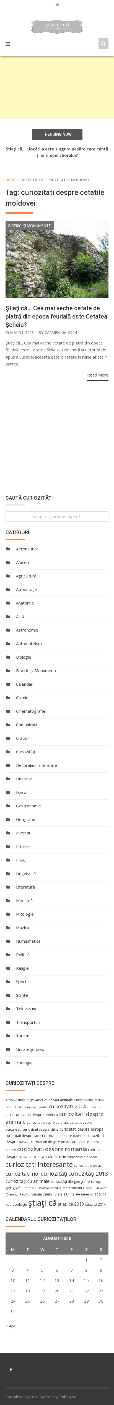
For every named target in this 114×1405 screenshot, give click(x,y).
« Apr (10, 1326)
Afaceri (22, 562)
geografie (14, 1187)
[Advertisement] (57, 87)
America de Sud (47, 1100)
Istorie (22, 846)
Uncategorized (30, 1049)
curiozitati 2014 (67, 1106)
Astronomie (27, 630)
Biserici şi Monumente (29, 226)
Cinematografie (30, 711)
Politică (23, 954)
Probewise (67, 1396)
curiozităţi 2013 (88, 1173)
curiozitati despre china (40, 1129)
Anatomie (25, 603)
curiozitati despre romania (52, 1149)
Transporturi (28, 1022)
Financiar (24, 778)
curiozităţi (54, 1173)
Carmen (52, 332)
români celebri (41, 1194)
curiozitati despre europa (81, 1129)
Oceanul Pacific (17, 1194)
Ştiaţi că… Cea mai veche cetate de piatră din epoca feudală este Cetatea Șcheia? (56, 316)
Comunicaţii (26, 724)
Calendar (24, 684)
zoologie (20, 1204)
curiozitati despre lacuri (24, 1135)
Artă (20, 616)
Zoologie (24, 1062)
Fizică (21, 792)
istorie (56, 1188)
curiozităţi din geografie (70, 1181)
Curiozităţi (25, 751)
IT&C (21, 860)
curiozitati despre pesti (50, 1141)
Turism (22, 1035)
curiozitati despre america (36, 1114)
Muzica (22, 927)
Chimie (22, 697)
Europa (96, 1182)
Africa (10, 1100)
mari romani (72, 1188)
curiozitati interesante (39, 1164)
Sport (21, 981)
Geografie (25, 819)
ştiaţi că (42, 1202)
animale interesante (76, 1099)
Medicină (24, 900)
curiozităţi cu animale (28, 1181)
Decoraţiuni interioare (36, 765)
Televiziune (27, 1008)
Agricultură (26, 576)
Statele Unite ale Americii (74, 1194)
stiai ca (101, 1194)
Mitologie (25, 914)
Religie (22, 968)
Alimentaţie (26, 589)
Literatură (25, 887)
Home (11, 180)
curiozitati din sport (82, 1157)
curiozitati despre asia (44, 1122)
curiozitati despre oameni (64, 1135)
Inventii (23, 833)
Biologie (23, 657)
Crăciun (23, 738)
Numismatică (28, 941)
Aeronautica (27, 549)
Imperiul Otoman (37, 1188)
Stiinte (22, 995)
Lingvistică (26, 873)
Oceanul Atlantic (95, 1188)
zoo (9, 1204)
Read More (97, 375)
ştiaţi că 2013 (71, 1204)
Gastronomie (28, 805)
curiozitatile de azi (88, 1165)
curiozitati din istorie (47, 1156)
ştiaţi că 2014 (95, 1204)
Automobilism (29, 643)
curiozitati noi (23, 1173)
